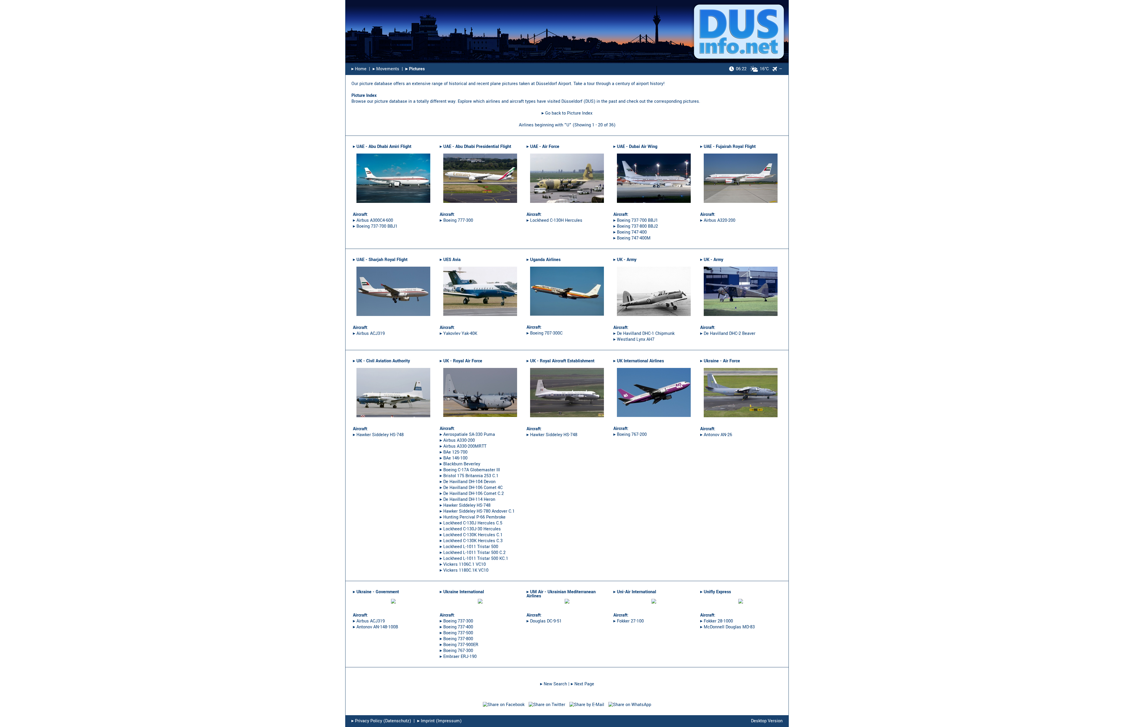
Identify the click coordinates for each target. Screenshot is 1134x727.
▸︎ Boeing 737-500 (456, 633)
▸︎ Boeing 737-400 (456, 627)
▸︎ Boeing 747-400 (630, 232)
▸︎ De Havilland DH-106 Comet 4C (471, 488)
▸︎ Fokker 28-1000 (716, 621)
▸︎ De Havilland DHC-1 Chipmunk (643, 333)
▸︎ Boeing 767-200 (630, 434)
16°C (752, 69)
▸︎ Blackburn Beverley (460, 464)
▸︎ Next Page (582, 684)
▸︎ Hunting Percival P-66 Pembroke (473, 517)
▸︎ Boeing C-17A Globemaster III (470, 470)
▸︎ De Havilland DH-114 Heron (467, 499)
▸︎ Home (358, 69)
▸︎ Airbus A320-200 (717, 220)
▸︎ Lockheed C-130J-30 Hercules (470, 529)
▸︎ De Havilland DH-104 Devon (468, 482)
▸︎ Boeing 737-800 (456, 639)
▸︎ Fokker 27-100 (628, 621)
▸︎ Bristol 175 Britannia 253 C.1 (469, 476)
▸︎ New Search (553, 684)
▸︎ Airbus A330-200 (457, 440)
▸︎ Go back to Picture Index (567, 113)
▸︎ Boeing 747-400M (632, 238)
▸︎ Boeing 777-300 (456, 220)
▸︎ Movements (386, 69)
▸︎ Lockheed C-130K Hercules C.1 (471, 535)
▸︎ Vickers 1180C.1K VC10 (464, 570)
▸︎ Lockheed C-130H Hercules (554, 220)
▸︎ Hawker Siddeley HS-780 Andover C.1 (477, 511)
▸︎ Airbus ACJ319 (369, 333)
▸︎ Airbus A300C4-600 (373, 220)
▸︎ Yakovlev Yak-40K (458, 333)
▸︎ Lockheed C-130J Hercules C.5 (471, 523)
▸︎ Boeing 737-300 (456, 621)
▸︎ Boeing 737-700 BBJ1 (375, 226)
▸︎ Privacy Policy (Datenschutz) (381, 721)
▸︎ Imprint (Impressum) (439, 721)
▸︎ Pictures (415, 69)
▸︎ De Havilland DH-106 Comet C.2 (472, 493)
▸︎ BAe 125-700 (453, 452)
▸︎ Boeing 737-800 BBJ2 (635, 226)
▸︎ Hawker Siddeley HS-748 (378, 435)
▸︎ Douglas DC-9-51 (544, 621)
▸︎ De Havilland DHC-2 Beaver (727, 333)
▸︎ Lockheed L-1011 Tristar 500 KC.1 (474, 558)
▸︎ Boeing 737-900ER (459, 645)
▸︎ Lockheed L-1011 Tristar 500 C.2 (473, 553)
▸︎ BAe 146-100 (453, 458)
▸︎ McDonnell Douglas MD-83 (727, 627)
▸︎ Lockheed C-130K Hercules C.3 (471, 541)
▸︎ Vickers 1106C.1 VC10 (463, 564)
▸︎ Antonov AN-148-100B (375, 627)
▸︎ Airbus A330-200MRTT (463, 446)
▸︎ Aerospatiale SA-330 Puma (467, 434)
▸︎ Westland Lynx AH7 (633, 339)
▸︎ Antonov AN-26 (716, 435)
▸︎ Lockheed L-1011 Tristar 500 (469, 547)
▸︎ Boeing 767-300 (456, 651)
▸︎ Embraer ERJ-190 (458, 656)
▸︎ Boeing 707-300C (545, 333)
